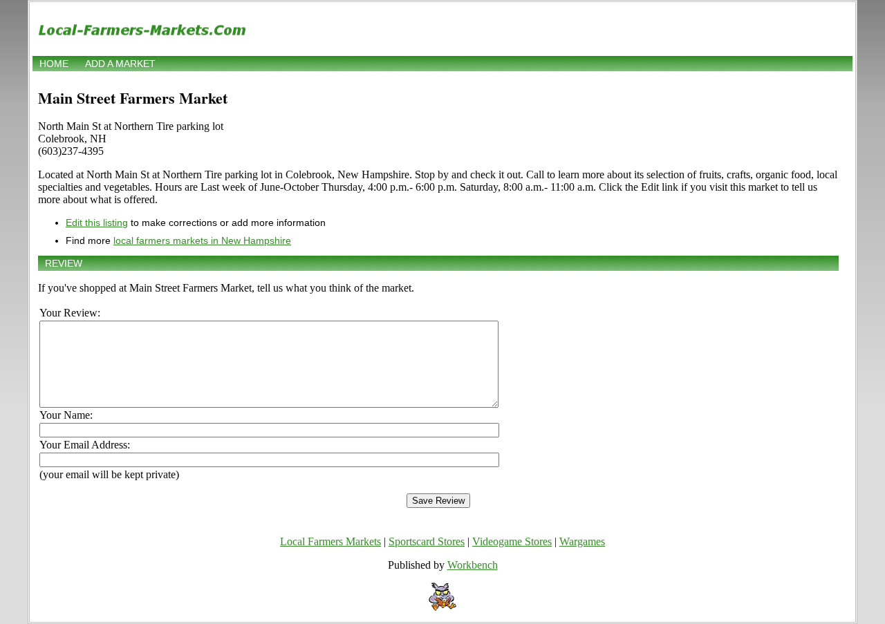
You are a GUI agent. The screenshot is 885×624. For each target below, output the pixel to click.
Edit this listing (97, 222)
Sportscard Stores (427, 541)
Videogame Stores (512, 541)
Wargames (582, 541)
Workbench (472, 565)
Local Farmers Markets (330, 541)
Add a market (120, 63)
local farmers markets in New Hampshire (202, 240)
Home (53, 63)
